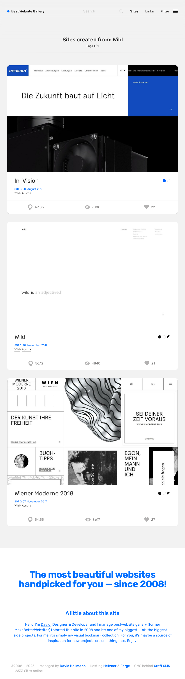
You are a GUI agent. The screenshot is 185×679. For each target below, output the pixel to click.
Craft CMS (162, 666)
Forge (125, 666)
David (46, 624)
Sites (134, 11)
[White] (169, 180)
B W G (28, 11)
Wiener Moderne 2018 (44, 493)
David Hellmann (73, 666)
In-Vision (26, 180)
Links (149, 11)
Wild (17, 193)
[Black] (160, 337)
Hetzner (109, 666)
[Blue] (164, 180)
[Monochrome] (169, 337)
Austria (26, 193)
